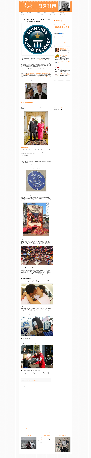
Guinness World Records (39, 59)
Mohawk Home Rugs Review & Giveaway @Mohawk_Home (64, 67)
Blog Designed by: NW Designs (45, 432)
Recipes (42, 14)
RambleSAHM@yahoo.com (42, 439)
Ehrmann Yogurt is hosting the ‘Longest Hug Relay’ (41, 76)
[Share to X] (23, 378)
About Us (29, 12)
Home (22, 12)
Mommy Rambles (62, 12)
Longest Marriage (24, 147)
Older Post (49, 426)
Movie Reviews (24, 14)
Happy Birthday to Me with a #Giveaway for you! (64, 49)
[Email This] (21, 378)
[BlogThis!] (22, 378)
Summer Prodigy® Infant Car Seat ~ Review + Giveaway (65, 62)
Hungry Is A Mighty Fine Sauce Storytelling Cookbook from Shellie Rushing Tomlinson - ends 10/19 (62, 40)
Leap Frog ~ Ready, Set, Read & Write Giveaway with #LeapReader (65, 74)
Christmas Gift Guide (64, 14)
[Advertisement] (36, 418)
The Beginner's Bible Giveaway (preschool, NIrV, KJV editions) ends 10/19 (61, 42)
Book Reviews (37, 12)
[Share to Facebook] (24, 378)
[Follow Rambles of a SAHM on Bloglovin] (59, 34)
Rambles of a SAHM (59, 20)
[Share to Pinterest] (25, 378)
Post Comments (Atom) (28, 428)
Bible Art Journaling (52, 14)
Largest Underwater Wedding (27, 102)
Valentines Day (37, 380)
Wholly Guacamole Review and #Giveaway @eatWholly (64, 55)
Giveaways (53, 12)
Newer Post (22, 426)
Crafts (45, 12)
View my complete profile (58, 21)
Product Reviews (34, 14)
